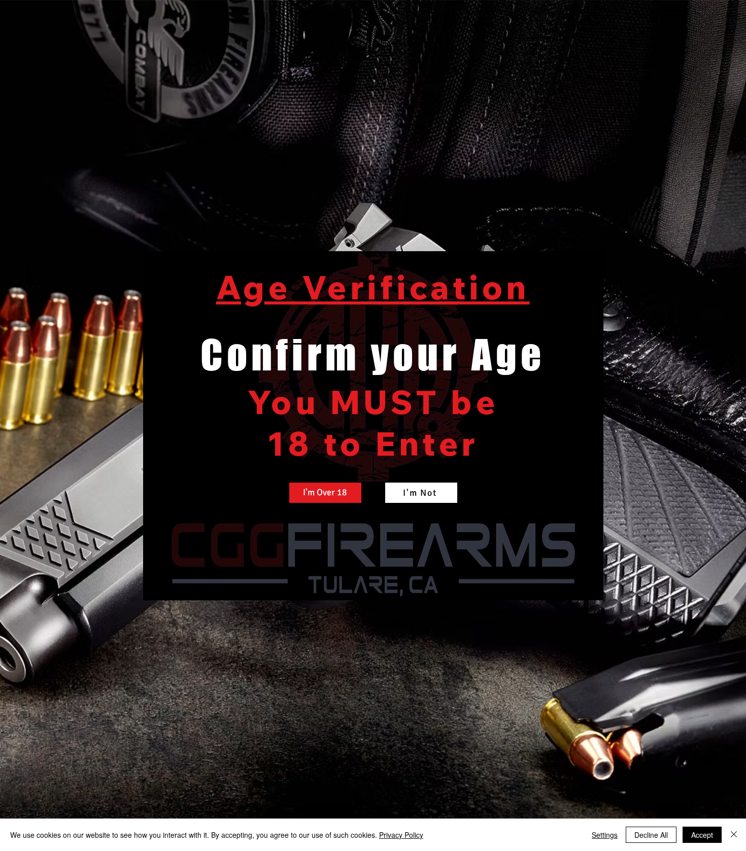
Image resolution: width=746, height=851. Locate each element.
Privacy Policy (401, 835)
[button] (325, 493)
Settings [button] (605, 835)
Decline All (651, 835)
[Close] (734, 835)
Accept (702, 835)
